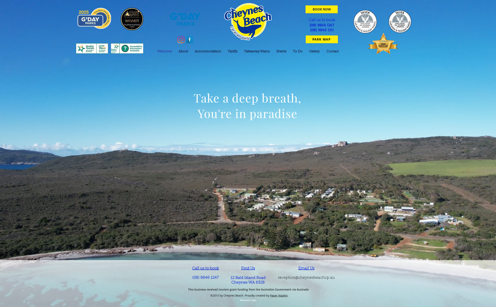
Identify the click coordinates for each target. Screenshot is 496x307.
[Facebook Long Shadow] (189, 39)
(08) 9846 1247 (205, 278)
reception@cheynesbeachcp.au (306, 278)
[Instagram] (181, 39)
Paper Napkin (279, 295)
